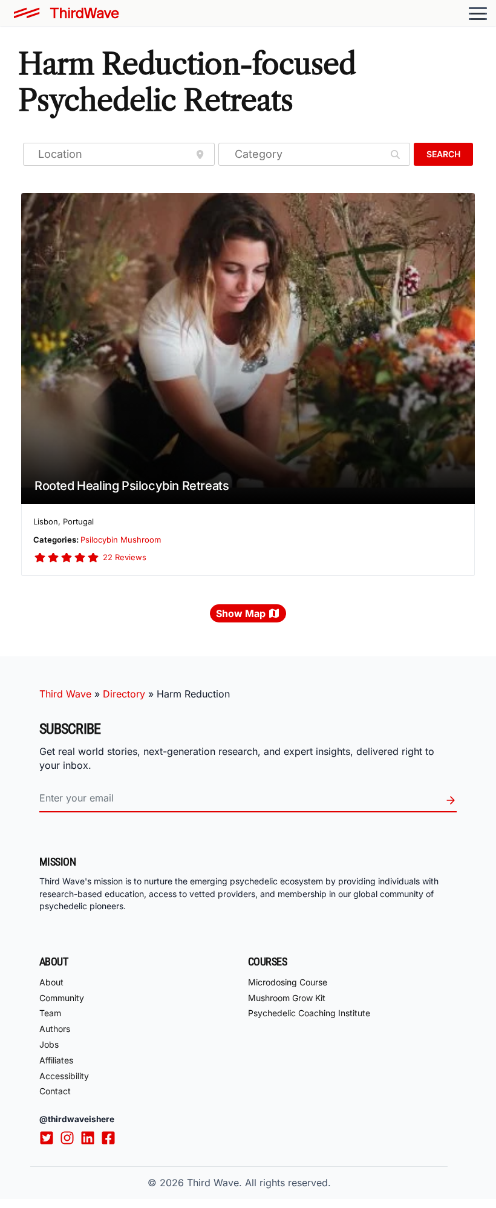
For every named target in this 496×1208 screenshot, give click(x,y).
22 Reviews (124, 557)
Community (61, 998)
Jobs (49, 1044)
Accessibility (64, 1076)
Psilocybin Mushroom (120, 539)
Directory (124, 694)
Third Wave (65, 694)
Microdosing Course (287, 982)
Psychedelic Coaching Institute (309, 1013)
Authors (54, 1029)
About (51, 982)
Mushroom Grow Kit (286, 998)
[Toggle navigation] (478, 13)
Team (50, 1013)
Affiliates (56, 1060)
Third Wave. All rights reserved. (259, 1183)
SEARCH (443, 154)
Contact (55, 1091)
